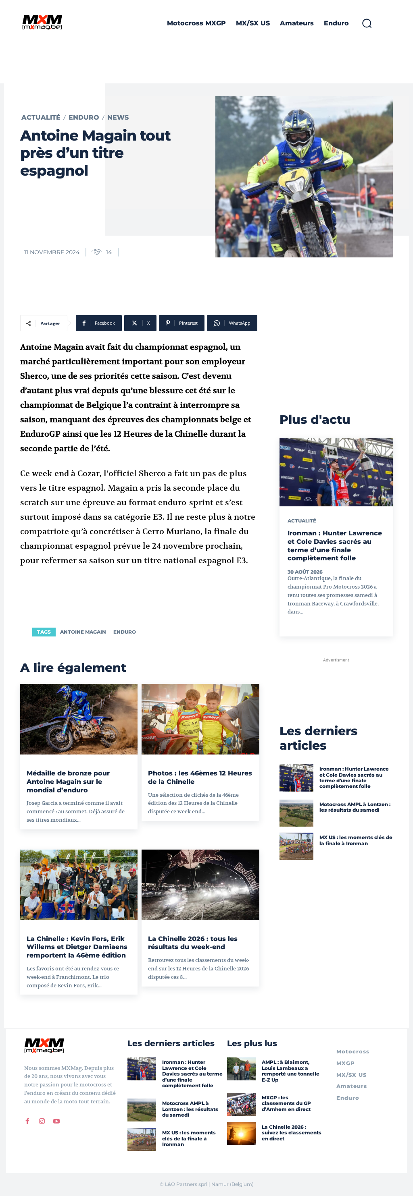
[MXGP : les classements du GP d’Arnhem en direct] (241, 1104)
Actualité (40, 117)
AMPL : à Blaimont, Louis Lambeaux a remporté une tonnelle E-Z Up (290, 1070)
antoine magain (83, 632)
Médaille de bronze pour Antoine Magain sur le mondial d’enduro (68, 781)
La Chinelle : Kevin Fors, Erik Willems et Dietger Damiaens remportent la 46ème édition (77, 947)
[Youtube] (56, 1121)
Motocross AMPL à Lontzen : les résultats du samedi (354, 807)
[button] (367, 23)
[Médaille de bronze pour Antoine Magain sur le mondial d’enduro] (79, 719)
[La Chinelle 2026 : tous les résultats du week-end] (200, 885)
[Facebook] (27, 1121)
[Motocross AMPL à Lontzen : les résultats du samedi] (296, 813)
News (118, 117)
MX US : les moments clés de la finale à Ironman (355, 840)
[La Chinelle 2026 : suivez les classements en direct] (241, 1133)
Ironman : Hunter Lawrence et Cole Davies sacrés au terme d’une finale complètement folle (335, 545)
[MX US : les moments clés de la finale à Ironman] (296, 846)
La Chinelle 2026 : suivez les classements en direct (291, 1133)
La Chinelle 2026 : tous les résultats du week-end (193, 943)
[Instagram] (42, 1121)
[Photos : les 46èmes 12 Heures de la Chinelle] (200, 719)
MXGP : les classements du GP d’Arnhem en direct (286, 1103)
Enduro (84, 117)
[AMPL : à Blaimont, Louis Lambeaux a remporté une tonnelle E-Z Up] (241, 1068)
